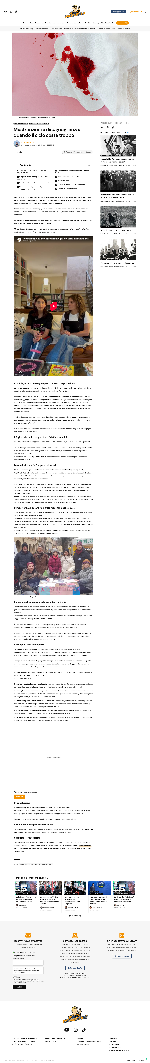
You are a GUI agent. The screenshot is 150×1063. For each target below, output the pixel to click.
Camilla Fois (96, 905)
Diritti (16, 123)
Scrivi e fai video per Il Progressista (71, 185)
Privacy (17, 977)
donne (37, 864)
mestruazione (47, 864)
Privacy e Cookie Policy (119, 1050)
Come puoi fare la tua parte (68, 177)
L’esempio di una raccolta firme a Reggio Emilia (72, 172)
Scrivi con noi (114, 1047)
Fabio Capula (72, 907)
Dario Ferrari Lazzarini (106, 165)
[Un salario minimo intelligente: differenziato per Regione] (50, 888)
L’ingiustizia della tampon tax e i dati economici (32, 178)
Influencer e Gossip (97, 891)
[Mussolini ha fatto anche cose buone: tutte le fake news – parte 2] (118, 181)
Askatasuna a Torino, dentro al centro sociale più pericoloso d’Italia (25, 900)
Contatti (112, 1041)
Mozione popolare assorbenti (26, 792)
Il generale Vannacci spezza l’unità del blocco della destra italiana (73, 900)
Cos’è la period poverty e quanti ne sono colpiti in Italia (34, 171)
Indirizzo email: (18, 958)
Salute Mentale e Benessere (39, 123)
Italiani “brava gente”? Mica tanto (115, 230)
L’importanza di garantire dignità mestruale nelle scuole (31, 188)
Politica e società (107, 155)
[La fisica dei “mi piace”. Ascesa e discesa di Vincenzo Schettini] (99, 888)
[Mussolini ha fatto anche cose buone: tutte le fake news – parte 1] (118, 145)
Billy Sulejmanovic (24, 907)
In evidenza (24, 123)
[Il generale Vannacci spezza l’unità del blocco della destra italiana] (75, 888)
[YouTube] (5, 11)
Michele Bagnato (119, 165)
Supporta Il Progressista (67, 189)
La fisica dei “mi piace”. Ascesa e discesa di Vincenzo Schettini (99, 899)
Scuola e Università (97, 893)
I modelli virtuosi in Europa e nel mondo (34, 183)
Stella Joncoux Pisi (27, 142)
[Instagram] (11, 11)
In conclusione (63, 181)
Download (19, 797)
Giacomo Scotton (48, 907)
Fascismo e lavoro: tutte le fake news (117, 263)
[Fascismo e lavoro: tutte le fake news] (118, 249)
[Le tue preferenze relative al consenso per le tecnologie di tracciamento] (146, 1059)
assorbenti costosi (26, 864)
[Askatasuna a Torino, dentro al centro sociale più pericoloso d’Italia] (26, 888)
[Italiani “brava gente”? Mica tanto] (118, 217)
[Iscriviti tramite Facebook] (24, 952)
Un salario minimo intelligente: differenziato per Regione (48, 900)
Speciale (118, 155)
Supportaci (114, 1044)
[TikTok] (16, 11)
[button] (144, 12)
